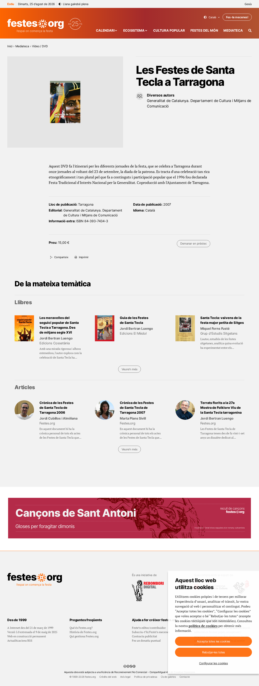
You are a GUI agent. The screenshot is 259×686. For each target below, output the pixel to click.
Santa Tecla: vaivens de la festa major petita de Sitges (222, 320)
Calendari (105, 30)
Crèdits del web (108, 676)
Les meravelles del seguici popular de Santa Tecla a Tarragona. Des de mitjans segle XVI (59, 325)
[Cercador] (250, 30)
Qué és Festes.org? (81, 628)
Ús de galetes (168, 676)
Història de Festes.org (83, 632)
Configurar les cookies (213, 663)
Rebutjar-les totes (213, 652)
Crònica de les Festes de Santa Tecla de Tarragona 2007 (137, 407)
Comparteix (61, 257)
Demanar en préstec (193, 243)
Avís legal (125, 676)
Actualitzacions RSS (19, 640)
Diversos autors (160, 95)
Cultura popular (169, 30)
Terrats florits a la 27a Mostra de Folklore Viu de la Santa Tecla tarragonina (221, 407)
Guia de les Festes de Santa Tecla (134, 320)
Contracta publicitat (144, 636)
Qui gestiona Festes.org (84, 636)
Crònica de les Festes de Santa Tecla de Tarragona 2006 (56, 407)
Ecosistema (133, 30)
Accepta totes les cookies (213, 641)
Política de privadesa (145, 676)
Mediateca (233, 30)
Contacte (184, 676)
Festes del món (204, 30)
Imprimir (84, 257)
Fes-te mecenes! (237, 17)
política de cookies (203, 626)
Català (212, 17)
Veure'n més (129, 369)
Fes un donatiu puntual (146, 640)
